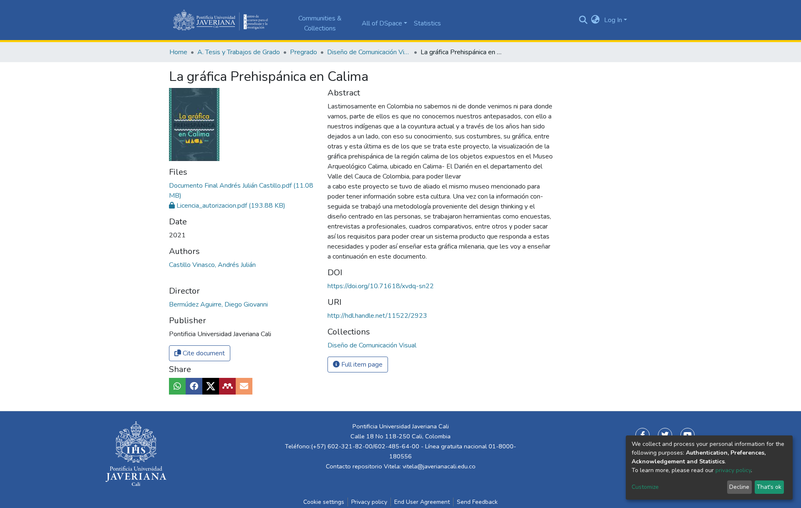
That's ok (769, 487)
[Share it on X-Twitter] (210, 386)
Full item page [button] (361, 364)
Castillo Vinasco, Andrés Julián (212, 264)
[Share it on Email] (244, 386)
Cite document (203, 353)
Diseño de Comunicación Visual (369, 52)
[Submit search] (583, 20)
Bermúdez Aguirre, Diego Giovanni (218, 304)
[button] (595, 20)
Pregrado (303, 52)
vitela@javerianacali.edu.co (439, 466)
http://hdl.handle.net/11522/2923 (377, 315)
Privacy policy (369, 502)
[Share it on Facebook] (194, 386)
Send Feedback (477, 502)
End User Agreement (422, 502)
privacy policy (733, 470)
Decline (739, 487)
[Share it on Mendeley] (227, 386)
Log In (613, 20)
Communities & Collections (320, 23)
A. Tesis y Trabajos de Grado (238, 52)
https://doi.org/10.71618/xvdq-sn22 (380, 286)
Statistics (427, 23)
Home (178, 52)
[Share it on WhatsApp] (177, 386)
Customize (645, 487)
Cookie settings (323, 502)
